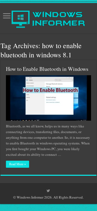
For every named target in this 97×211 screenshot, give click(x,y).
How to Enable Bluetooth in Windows (47, 68)
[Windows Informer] (49, 16)
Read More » (17, 164)
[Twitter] (48, 190)
